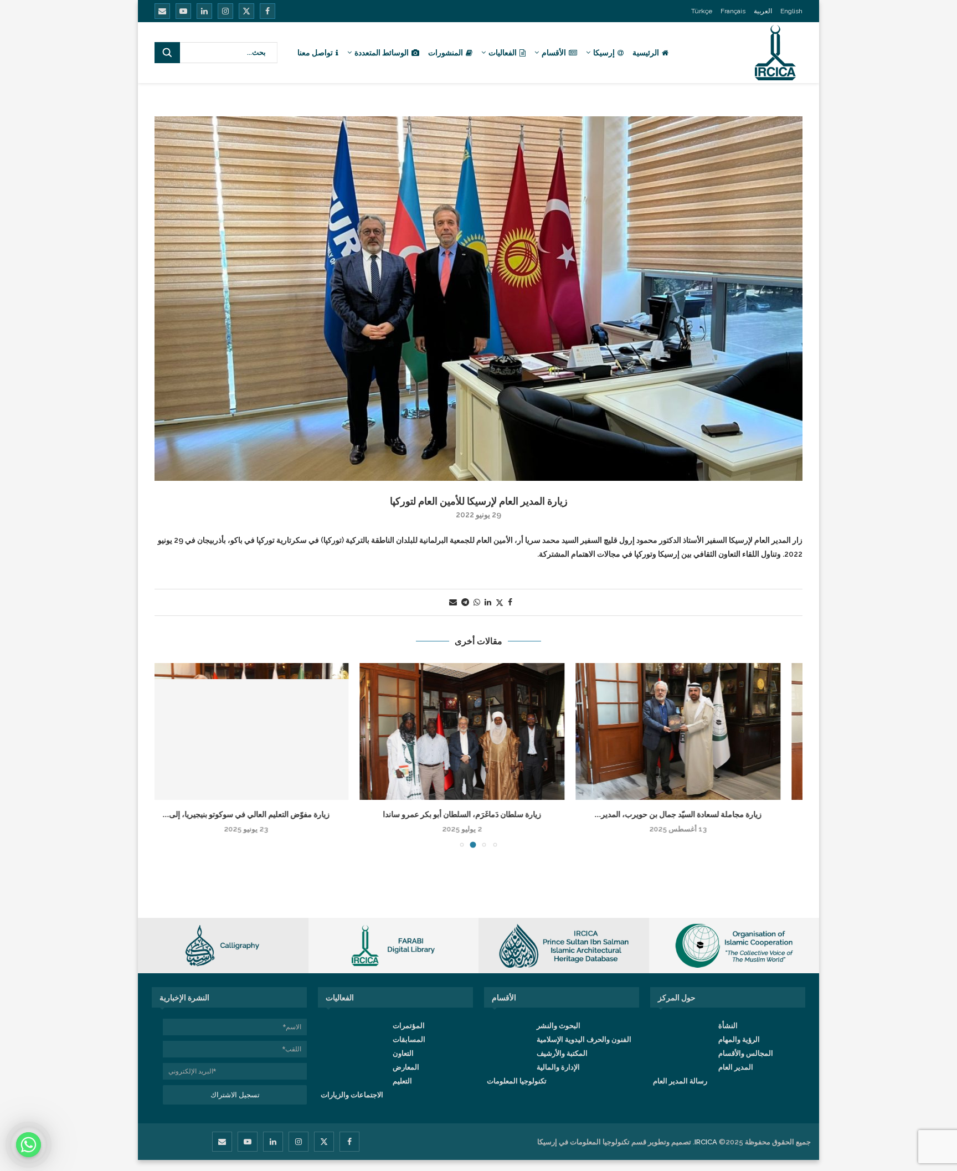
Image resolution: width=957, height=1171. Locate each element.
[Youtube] (183, 11)
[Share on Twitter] (499, 602)
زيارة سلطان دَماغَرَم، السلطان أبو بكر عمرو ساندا (478, 814)
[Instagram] (225, 11)
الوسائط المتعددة (381, 52)
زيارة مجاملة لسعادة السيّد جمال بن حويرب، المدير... (694, 814)
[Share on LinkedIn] (488, 602)
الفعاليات (502, 52)
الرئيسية (645, 52)
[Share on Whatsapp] (477, 602)
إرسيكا (604, 52)
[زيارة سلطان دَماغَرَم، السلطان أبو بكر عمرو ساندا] (478, 731)
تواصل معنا (315, 52)
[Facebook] (267, 11)
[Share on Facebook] (510, 602)
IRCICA (705, 1142)
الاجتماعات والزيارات (352, 1095)
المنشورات (445, 52)
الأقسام (554, 52)
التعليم (402, 1081)
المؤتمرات (409, 1025)
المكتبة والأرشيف (562, 1053)
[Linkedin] (204, 11)
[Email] (162, 11)
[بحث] (167, 52)
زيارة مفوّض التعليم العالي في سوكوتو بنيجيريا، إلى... (262, 814)
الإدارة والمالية (558, 1067)
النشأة (728, 1025)
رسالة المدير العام (680, 1081)
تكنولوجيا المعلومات (517, 1081)
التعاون (403, 1053)
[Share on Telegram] (465, 602)
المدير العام (735, 1067)
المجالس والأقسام (745, 1053)
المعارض (406, 1067)
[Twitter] (246, 11)
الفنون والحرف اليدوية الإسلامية (584, 1039)
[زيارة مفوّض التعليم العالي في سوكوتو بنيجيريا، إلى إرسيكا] (262, 731)
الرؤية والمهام (739, 1039)
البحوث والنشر (558, 1025)
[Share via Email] (453, 602)
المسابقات (409, 1039)
